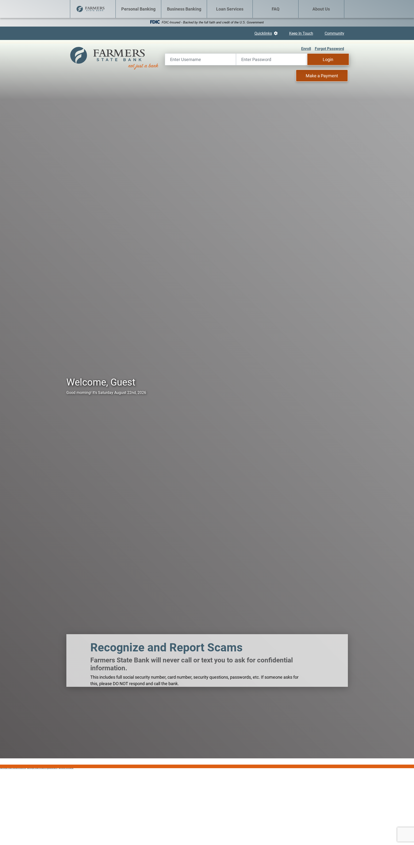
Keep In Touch (301, 33)
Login (328, 59)
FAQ (275, 9)
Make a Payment (322, 75)
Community (334, 33)
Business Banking (184, 9)
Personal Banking (138, 9)
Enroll (306, 48)
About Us (321, 9)
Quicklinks (266, 33)
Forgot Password (329, 48)
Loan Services (229, 9)
